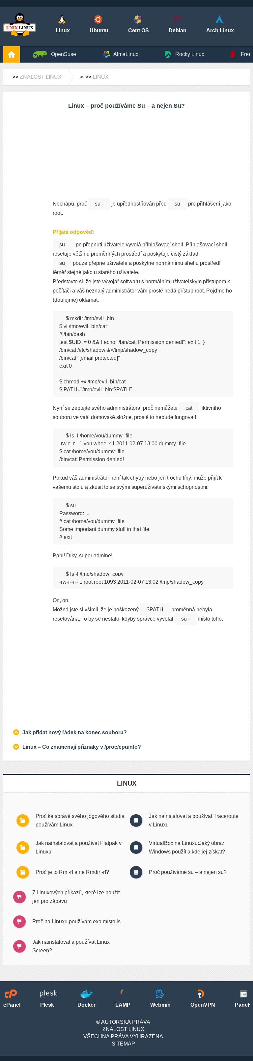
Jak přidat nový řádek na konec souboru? (74, 732)
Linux (101, 77)
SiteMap (123, 1044)
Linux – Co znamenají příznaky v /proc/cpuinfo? (81, 747)
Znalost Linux (41, 77)
